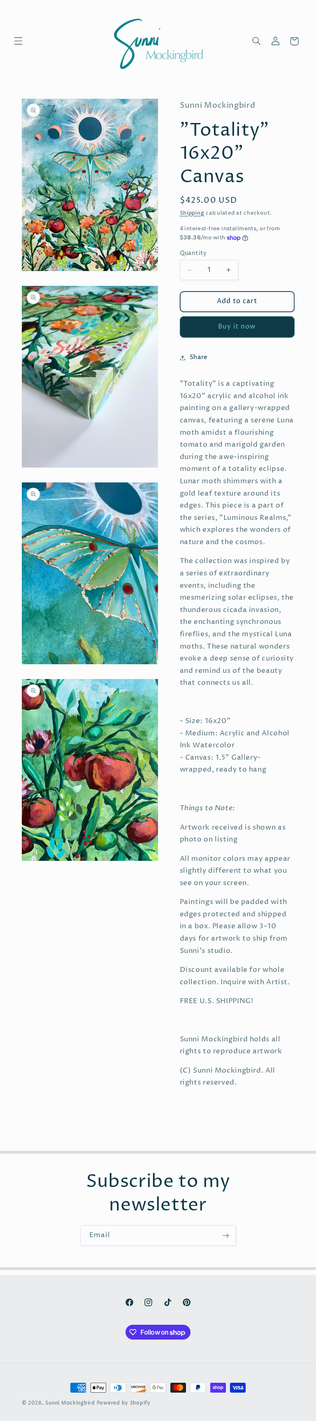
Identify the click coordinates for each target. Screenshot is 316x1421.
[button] (18, 41)
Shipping (192, 213)
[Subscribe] (225, 1235)
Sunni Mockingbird (70, 1403)
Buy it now (237, 326)
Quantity (193, 253)
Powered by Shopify (124, 1403)
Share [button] (199, 357)
